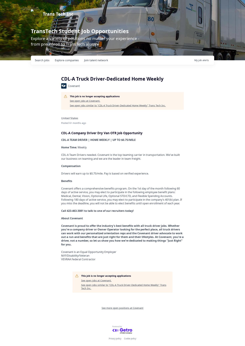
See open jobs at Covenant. (85, 100)
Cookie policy (130, 338)
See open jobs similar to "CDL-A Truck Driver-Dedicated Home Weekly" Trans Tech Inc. (118, 105)
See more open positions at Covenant (122, 308)
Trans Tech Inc (58, 14)
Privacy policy (115, 338)
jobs (42, 60)
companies (67, 60)
